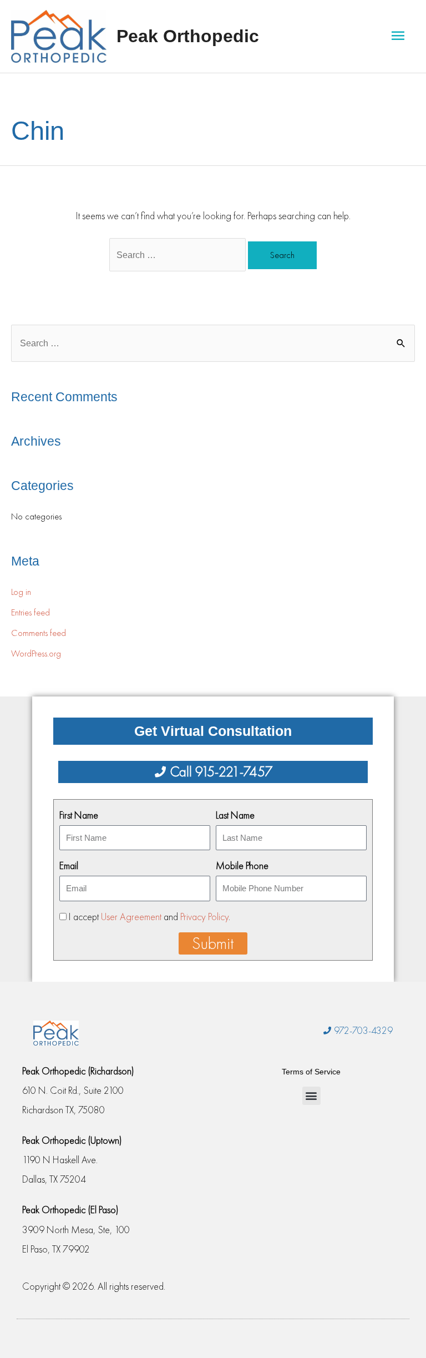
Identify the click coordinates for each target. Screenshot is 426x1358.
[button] (311, 1096)
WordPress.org (36, 653)
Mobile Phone (242, 865)
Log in (21, 592)
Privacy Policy (204, 916)
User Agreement (131, 916)
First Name (78, 815)
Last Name (235, 815)
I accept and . (149, 916)
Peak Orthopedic (187, 36)
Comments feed (38, 633)
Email (68, 865)
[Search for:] (178, 254)
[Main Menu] (398, 36)
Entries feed (30, 612)
